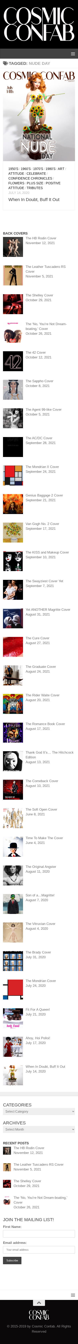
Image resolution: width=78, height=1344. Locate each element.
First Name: (12, 1227)
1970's (38, 169)
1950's (13, 169)
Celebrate (36, 173)
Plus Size (35, 183)
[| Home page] (39, 24)
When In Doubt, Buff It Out (33, 199)
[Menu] (73, 54)
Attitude (16, 173)
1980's (51, 169)
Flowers (16, 183)
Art (61, 169)
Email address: (15, 1243)
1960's (26, 169)
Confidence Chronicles (30, 178)
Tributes (35, 188)
